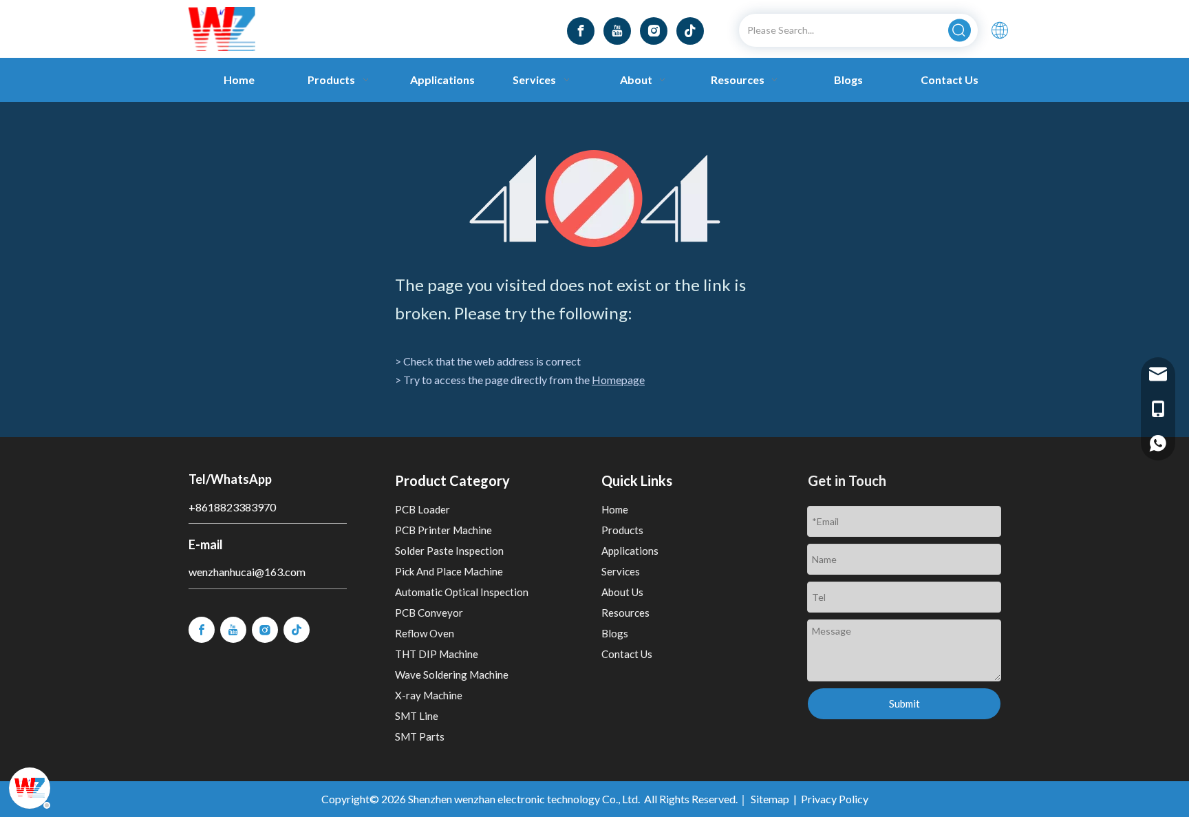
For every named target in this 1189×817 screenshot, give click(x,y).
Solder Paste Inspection (449, 550)
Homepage (618, 379)
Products (622, 530)
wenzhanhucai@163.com (247, 571)
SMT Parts (419, 736)
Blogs (614, 633)
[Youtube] (617, 31)
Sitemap (770, 798)
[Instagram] (653, 31)
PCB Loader (422, 509)
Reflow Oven (424, 633)
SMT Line (416, 716)
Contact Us (626, 654)
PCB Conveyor (429, 612)
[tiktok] (690, 31)
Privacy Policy (834, 798)
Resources (625, 612)
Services (620, 571)
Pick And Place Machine (449, 571)
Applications (629, 550)
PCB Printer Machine (443, 530)
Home (614, 509)
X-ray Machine (428, 695)
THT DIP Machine (436, 654)
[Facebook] (580, 31)
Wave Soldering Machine (451, 674)
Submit (904, 703)
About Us (622, 592)
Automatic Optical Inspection (461, 592)
